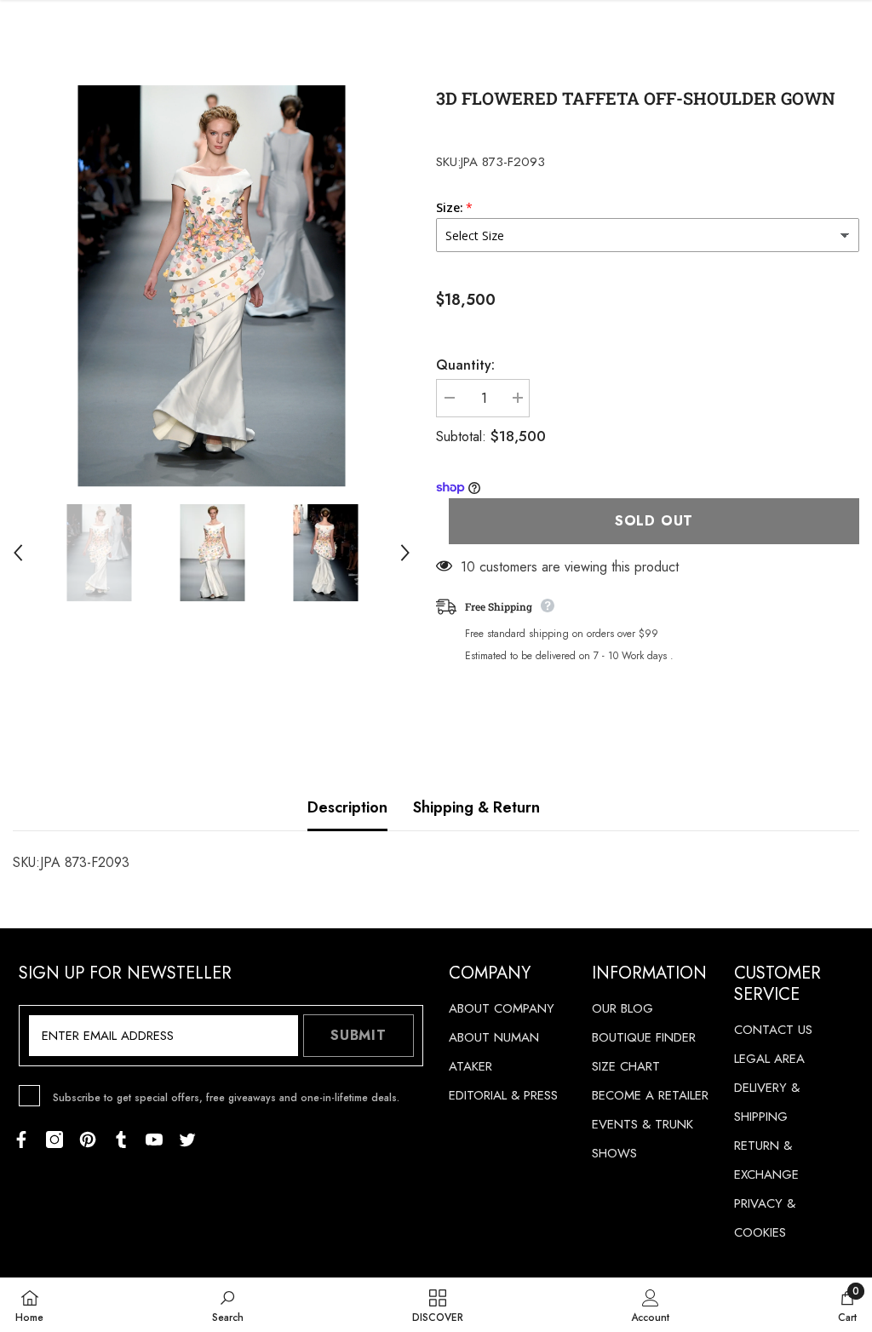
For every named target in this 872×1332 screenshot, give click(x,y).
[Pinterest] (87, 1139)
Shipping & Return (476, 807)
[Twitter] (187, 1139)
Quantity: (465, 365)
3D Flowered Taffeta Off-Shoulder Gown (635, 98)
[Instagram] (54, 1139)
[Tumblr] (121, 1139)
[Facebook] (21, 1139)
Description (347, 807)
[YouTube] (154, 1139)
